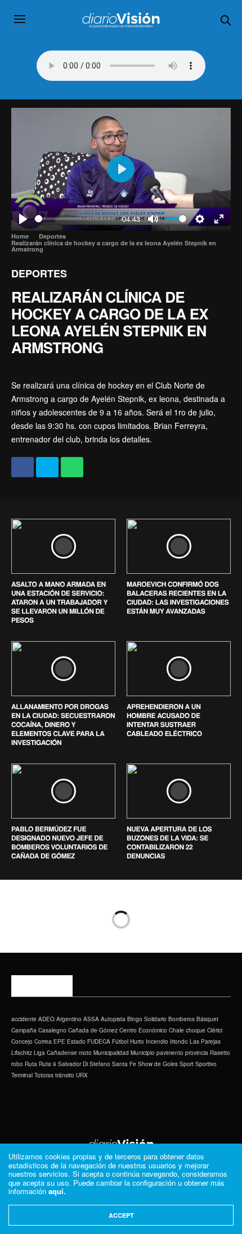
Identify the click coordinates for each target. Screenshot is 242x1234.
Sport (187, 1064)
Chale (176, 1030)
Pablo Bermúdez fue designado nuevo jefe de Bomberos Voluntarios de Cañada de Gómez (59, 842)
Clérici (214, 1030)
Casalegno (52, 1030)
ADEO (46, 1019)
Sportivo (206, 1064)
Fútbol (120, 1041)
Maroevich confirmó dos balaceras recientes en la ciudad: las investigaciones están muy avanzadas (177, 597)
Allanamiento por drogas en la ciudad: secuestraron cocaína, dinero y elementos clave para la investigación (63, 724)
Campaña (24, 1030)
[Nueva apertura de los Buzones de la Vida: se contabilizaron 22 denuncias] (179, 791)
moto (85, 1053)
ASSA (91, 1019)
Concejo (22, 1041)
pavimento (169, 1053)
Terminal (22, 1075)
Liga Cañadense (55, 1053)
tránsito (64, 1075)
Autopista (113, 1019)
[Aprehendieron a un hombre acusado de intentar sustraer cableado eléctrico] (179, 668)
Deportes (39, 273)
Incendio (157, 1041)
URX (82, 1075)
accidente (24, 1019)
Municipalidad (111, 1053)
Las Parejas (205, 1041)
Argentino (69, 1019)
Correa (43, 1041)
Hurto (137, 1041)
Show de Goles (158, 1064)
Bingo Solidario (147, 1019)
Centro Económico (143, 1030)
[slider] (75, 218)
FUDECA (98, 1041)
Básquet (207, 1019)
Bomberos (181, 1019)
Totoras (43, 1075)
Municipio (143, 1053)
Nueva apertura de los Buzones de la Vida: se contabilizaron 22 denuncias (169, 842)
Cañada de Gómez (93, 1030)
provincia (196, 1053)
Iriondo (179, 1041)
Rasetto (220, 1053)
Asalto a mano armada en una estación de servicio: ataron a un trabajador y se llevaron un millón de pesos (59, 602)
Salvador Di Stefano (84, 1064)
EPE (59, 1041)
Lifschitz (21, 1053)
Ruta (31, 1064)
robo (17, 1064)
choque (195, 1030)
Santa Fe (124, 1064)
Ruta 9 (47, 1064)
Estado (76, 1041)
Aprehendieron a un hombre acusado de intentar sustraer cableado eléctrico (164, 719)
